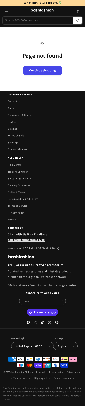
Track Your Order (18, 172)
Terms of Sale (16, 135)
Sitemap (13, 142)
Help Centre (15, 165)
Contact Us (14, 101)
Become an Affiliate (19, 115)
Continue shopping (42, 70)
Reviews (12, 219)
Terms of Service (17, 206)
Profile (12, 122)
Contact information (64, 378)
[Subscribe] (61, 301)
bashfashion (18, 372)
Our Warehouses (17, 149)
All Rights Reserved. (35, 372)
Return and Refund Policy (23, 199)
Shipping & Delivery (19, 178)
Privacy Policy (16, 213)
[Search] (77, 20)
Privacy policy (74, 372)
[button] (6, 11)
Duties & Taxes (16, 192)
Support (12, 108)
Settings (12, 129)
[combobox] (38, 20)
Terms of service (21, 378)
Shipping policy (42, 378)
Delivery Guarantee (19, 185)
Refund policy (56, 372)
